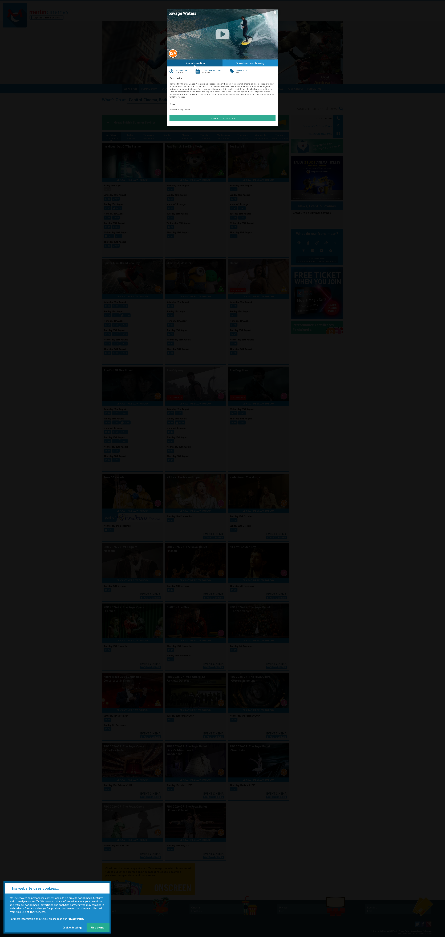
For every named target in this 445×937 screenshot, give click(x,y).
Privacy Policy (75, 918)
